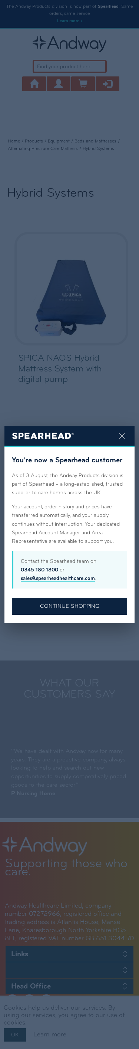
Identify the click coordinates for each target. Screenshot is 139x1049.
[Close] (122, 436)
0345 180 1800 (39, 570)
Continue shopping (69, 606)
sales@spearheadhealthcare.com (58, 578)
